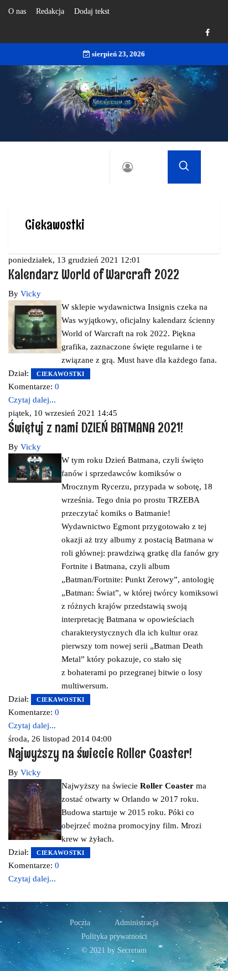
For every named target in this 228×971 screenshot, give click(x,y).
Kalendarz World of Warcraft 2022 (93, 274)
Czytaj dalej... (32, 399)
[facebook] (207, 33)
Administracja (136, 922)
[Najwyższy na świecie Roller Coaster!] (34, 808)
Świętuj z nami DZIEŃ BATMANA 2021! (95, 427)
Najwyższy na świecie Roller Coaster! (100, 752)
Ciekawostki (61, 373)
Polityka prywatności (114, 936)
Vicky (30, 293)
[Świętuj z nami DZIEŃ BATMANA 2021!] (34, 467)
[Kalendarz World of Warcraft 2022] (34, 325)
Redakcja (50, 11)
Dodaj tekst (92, 11)
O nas (17, 11)
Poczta (80, 922)
